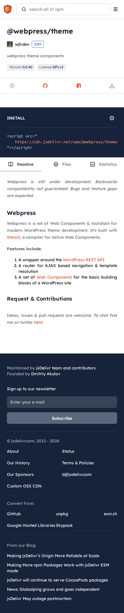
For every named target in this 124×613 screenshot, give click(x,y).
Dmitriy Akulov (45, 373)
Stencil (13, 237)
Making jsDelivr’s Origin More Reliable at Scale (53, 555)
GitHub (14, 513)
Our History (18, 462)
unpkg (62, 513)
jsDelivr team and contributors (66, 368)
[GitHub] (45, 85)
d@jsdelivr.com (77, 474)
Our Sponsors (20, 474)
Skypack (64, 525)
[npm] (79, 85)
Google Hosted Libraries (31, 525)
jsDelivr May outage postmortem (39, 598)
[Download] (112, 85)
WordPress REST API (84, 259)
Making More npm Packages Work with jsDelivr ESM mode (58, 567)
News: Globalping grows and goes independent (53, 589)
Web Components (54, 277)
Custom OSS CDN (24, 486)
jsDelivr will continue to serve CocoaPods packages (57, 580)
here (38, 322)
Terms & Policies (78, 462)
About (13, 451)
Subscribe (62, 418)
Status (68, 451)
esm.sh (110, 513)
